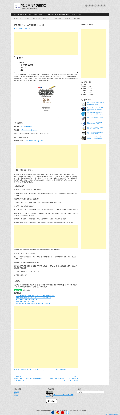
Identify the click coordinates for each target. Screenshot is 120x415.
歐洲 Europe (36, 18)
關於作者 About (77, 14)
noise (48, 370)
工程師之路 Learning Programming (58, 14)
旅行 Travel (19, 370)
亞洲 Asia (26, 18)
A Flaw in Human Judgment (29, 130)
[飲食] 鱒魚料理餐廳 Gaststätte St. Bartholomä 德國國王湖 (33, 298)
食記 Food (67, 18)
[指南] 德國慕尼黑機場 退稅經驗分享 (26, 300)
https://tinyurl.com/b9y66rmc (34, 141)
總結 (22, 70)
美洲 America (47, 18)
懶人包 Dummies (39, 14)
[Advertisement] (46, 43)
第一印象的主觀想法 (27, 65)
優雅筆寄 (16, 392)
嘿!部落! (16, 395)
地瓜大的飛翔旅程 (33, 5)
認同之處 (23, 67)
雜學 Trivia (77, 18)
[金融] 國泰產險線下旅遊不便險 (25, 302)
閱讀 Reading (25, 370)
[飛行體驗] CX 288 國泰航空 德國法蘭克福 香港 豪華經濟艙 (33, 304)
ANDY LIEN (27, 28)
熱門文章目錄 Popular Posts (22, 14)
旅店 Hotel (17, 18)
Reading (53, 370)
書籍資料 (21, 62)
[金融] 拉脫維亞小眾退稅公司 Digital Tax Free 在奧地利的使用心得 (35, 296)
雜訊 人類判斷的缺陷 (27, 126)
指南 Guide (58, 18)
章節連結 (20, 58)
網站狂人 (16, 393)
